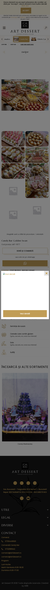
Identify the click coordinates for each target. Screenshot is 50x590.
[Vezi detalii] (25, 291)
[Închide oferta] (46, 273)
